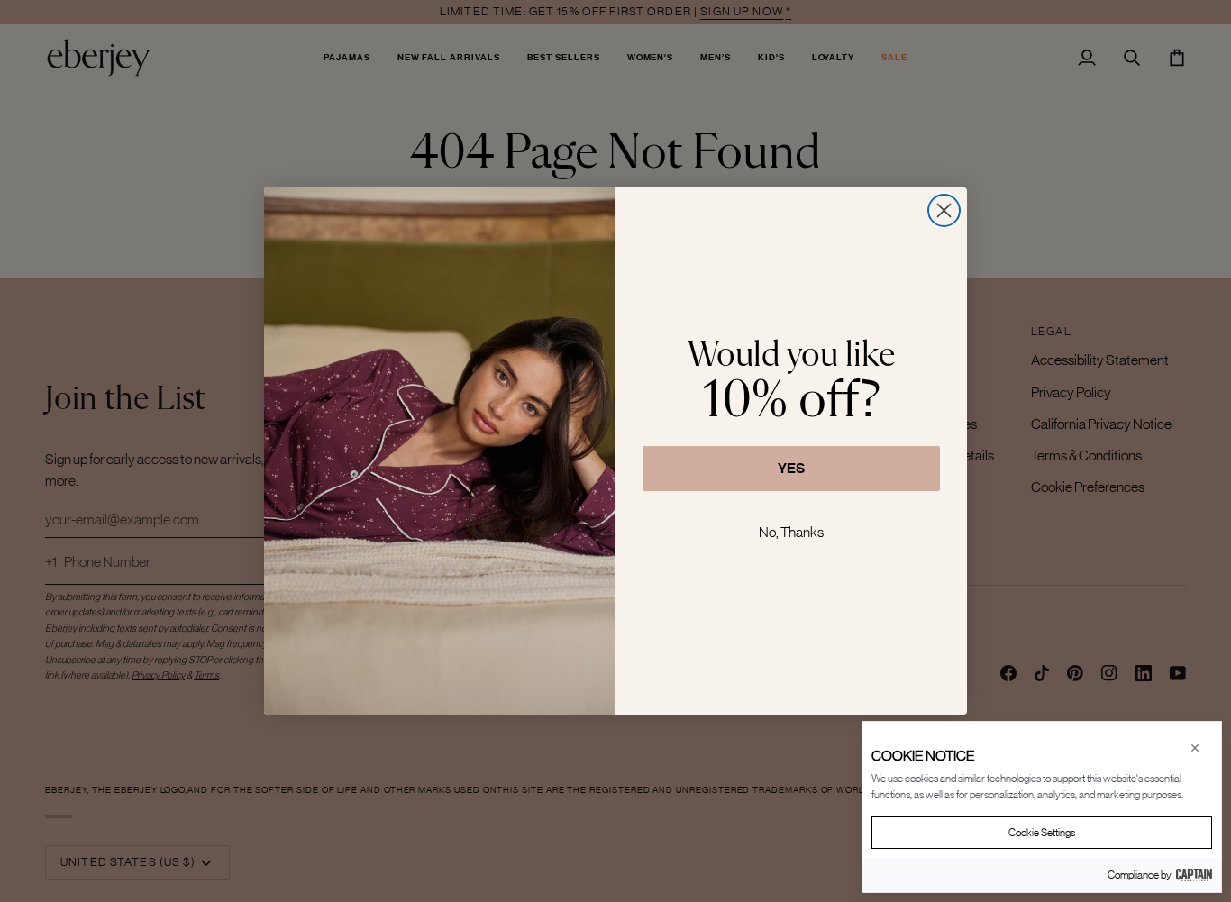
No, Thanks (791, 532)
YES (791, 468)
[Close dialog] (944, 210)
